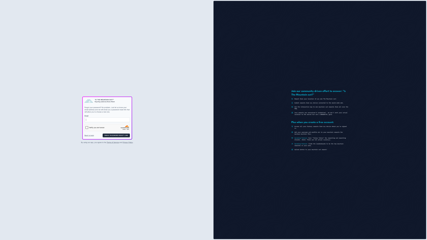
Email (86, 116)
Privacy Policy (128, 142)
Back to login (89, 135)
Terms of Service (113, 142)
